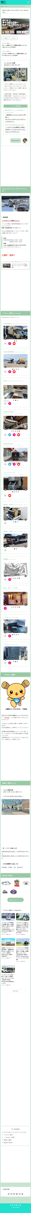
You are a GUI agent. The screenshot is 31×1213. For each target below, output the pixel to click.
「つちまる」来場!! (9, 1137)
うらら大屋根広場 (8, 245)
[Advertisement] (15, 164)
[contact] (22, 1194)
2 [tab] (14, 369)
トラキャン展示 (8, 1135)
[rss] (20, 1194)
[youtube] (17, 1194)
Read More (15, 991)
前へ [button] (5, 339)
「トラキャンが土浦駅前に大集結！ (15, 127)
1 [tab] (12, 369)
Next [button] (25, 339)
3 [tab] (16, 369)
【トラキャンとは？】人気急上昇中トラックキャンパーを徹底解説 (19, 265)
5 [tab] (19, 431)
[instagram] (11, 1194)
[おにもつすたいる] (3, 2)
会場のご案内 (7, 1140)
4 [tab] (18, 369)
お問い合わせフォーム (15, 900)
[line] (14, 1194)
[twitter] (9, 1194)
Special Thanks (8, 1142)
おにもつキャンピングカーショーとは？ (15, 1132)
